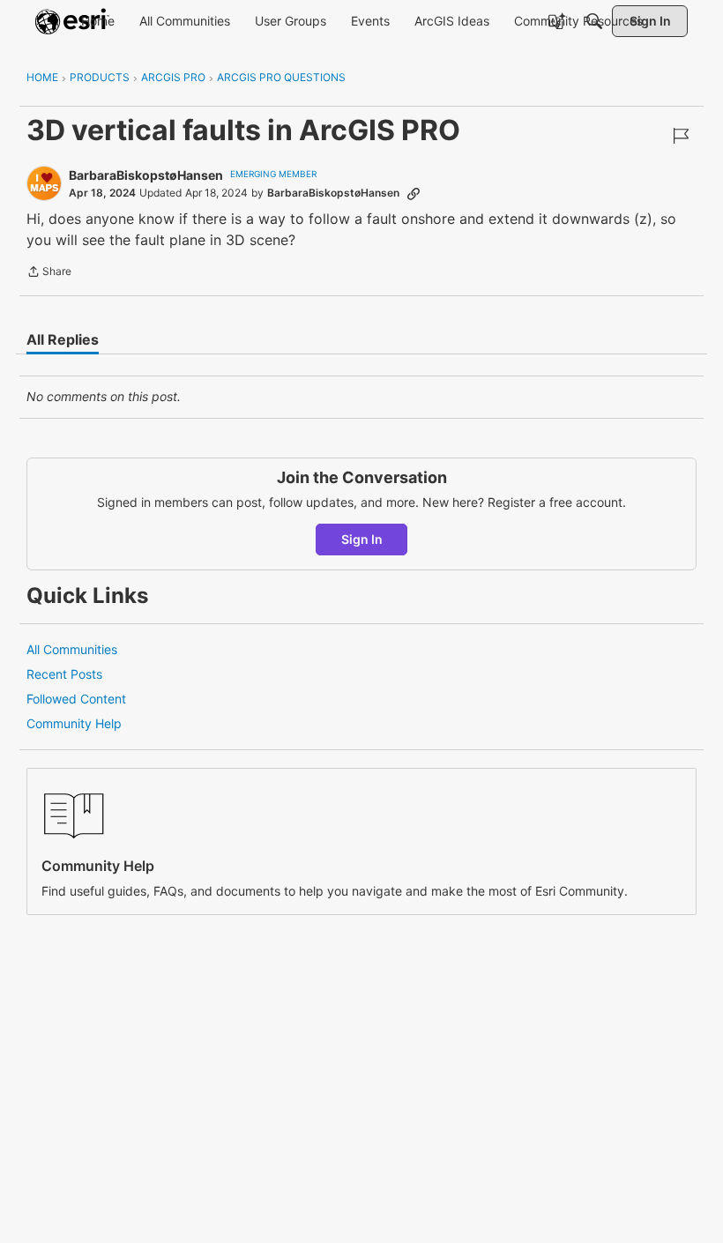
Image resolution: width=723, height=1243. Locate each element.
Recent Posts (64, 673)
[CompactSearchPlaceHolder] (594, 21)
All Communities (71, 649)
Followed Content (76, 698)
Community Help (74, 723)
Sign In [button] (362, 539)
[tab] (62, 339)
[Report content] (681, 136)
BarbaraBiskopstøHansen (146, 174)
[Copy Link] (413, 193)
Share (48, 273)
